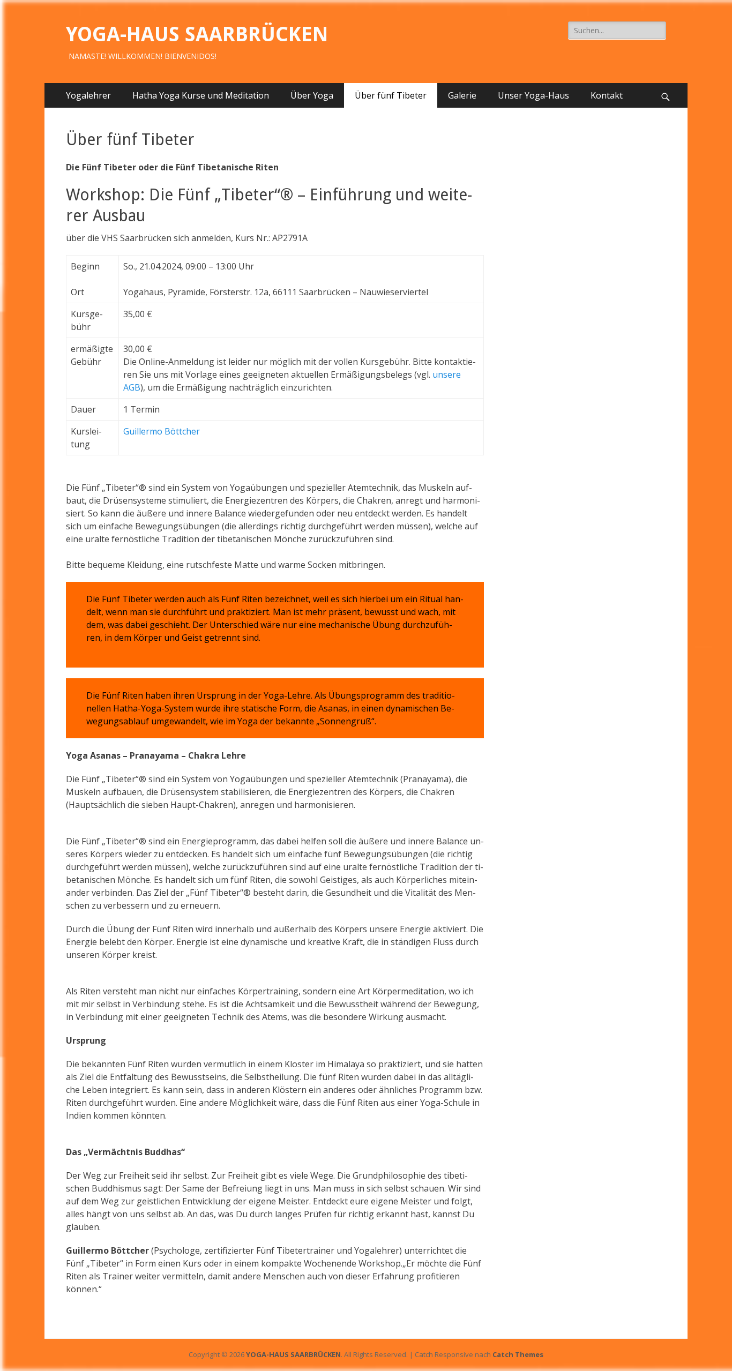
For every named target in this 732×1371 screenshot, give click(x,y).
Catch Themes (517, 1354)
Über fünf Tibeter (391, 95)
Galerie (462, 95)
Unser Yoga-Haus (533, 95)
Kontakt (607, 95)
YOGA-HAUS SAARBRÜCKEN (197, 34)
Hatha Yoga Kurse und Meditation (200, 95)
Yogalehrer (88, 95)
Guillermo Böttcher (161, 431)
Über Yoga (311, 95)
